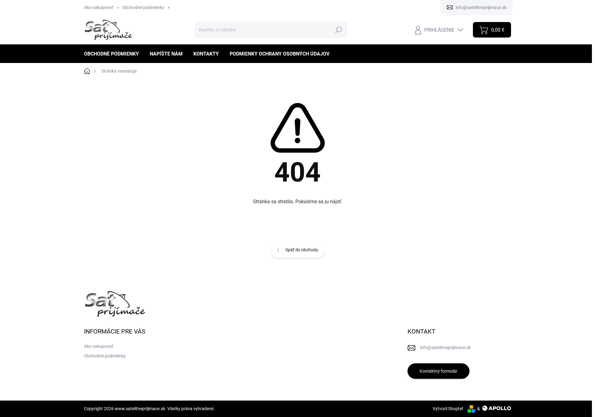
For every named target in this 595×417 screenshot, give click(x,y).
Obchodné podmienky (143, 7)
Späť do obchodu (301, 249)
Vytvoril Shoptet (448, 408)
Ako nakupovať (98, 7)
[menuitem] (113, 53)
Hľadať (338, 29)
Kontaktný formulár (438, 371)
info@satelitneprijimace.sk (445, 347)
